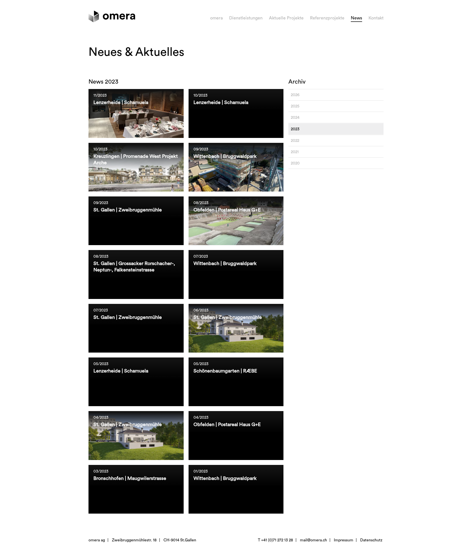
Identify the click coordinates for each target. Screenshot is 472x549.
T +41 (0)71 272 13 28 (275, 540)
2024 (295, 117)
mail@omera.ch (313, 540)
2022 (295, 141)
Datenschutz (371, 540)
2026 (295, 95)
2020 (295, 163)
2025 (295, 106)
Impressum (343, 540)
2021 (295, 152)
